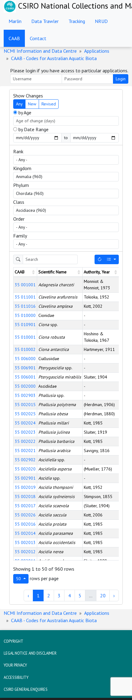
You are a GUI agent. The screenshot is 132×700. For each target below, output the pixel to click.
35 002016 (25, 524)
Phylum (21, 185)
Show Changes (28, 96)
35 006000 (25, 358)
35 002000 (25, 386)
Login (121, 79)
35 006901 (25, 368)
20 (103, 595)
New (32, 104)
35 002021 (25, 450)
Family (20, 236)
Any (19, 104)
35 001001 (25, 284)
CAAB (14, 38)
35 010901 (25, 324)
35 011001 (25, 297)
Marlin (15, 21)
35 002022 (25, 441)
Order (19, 219)
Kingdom (22, 168)
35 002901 (25, 478)
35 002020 (25, 469)
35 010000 (25, 315)
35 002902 (25, 459)
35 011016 (25, 306)
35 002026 (25, 515)
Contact (38, 38)
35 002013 (25, 542)
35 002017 (25, 505)
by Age (24, 112)
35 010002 (25, 349)
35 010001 (25, 337)
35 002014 (25, 533)
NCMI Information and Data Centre (40, 51)
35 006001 (25, 377)
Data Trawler (45, 21)
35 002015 (25, 404)
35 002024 (25, 423)
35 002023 (25, 432)
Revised (48, 104)
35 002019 (25, 487)
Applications (96, 51)
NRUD (101, 21)
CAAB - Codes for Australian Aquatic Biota (54, 58)
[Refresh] (99, 259)
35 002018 (25, 496)
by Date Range (33, 129)
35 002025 (25, 414)
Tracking (76, 21)
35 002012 (25, 551)
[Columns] (111, 259)
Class (18, 202)
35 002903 (25, 395)
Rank (18, 151)
